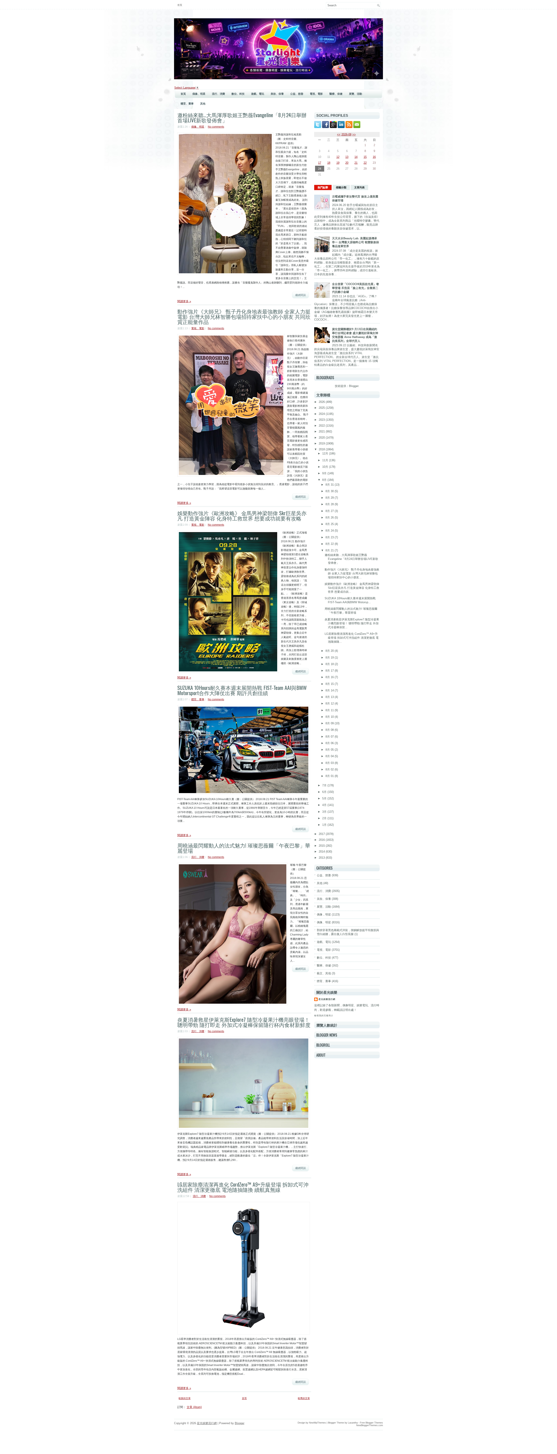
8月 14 (330, 690)
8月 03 (330, 763)
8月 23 (330, 537)
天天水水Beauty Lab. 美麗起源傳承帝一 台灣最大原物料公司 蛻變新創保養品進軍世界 (355, 242)
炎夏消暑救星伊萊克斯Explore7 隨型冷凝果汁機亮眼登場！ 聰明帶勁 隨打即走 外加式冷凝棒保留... (352, 623)
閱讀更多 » (184, 301)
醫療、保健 (335, 93)
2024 (322, 413)
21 (355, 162)
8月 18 (330, 664)
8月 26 (330, 517)
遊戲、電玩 (257, 93)
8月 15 (330, 684)
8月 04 (330, 756)
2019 (322, 443)
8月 (324, 479)
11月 (325, 460)
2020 (322, 437)
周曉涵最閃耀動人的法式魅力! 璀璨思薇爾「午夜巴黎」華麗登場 (243, 848)
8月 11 (330, 710)
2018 (322, 449)
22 (365, 162)
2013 (322, 857)
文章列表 (359, 187)
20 (346, 162)
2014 (322, 851)
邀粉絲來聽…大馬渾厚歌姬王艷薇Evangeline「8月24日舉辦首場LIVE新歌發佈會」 (242, 117)
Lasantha (353, 1422)
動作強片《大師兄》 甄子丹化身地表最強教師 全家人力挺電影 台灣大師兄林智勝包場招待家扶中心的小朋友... (352, 573)
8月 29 (330, 497)
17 (319, 162)
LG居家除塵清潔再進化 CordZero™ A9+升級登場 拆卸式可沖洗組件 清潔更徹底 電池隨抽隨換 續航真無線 (243, 1187)
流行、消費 (218, 93)
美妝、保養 (277, 93)
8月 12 (330, 703)
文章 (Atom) (194, 1407)
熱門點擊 (323, 187)
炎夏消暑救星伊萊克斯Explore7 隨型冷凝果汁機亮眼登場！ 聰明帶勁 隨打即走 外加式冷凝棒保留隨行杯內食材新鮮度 (243, 1022)
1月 (324, 824)
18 (328, 162)
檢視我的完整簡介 (323, 1015)
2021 (322, 431)
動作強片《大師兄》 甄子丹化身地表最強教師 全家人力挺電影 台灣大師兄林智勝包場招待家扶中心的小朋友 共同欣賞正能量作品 (243, 316)
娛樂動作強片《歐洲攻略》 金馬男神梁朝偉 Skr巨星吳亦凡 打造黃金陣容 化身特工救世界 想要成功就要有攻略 (242, 515)
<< (339, 134)
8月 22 (330, 543)
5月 (324, 798)
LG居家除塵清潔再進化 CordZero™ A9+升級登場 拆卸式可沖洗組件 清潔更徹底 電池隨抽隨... (352, 637)
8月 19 (330, 657)
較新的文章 (185, 1398)
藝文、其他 (324, 973)
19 (337, 162)
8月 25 (330, 524)
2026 (322, 402)
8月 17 (330, 670)
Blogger (353, 386)
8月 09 (330, 723)
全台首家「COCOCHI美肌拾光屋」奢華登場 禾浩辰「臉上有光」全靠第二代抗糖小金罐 (355, 288)
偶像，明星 (324, 914)
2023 (322, 419)
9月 (324, 473)
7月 (324, 785)
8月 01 (330, 776)
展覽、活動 (355, 93)
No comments (216, 126)
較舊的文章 (304, 1398)
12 (337, 157)
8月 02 (330, 769)
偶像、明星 (198, 93)
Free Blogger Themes (371, 1422)
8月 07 (330, 736)
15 (365, 157)
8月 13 (330, 697)
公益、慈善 (296, 93)
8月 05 (330, 749)
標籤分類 (341, 187)
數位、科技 (238, 93)
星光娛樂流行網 (327, 999)
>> (354, 134)
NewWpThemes (317, 1422)
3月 (324, 811)
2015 (322, 845)
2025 (322, 407)
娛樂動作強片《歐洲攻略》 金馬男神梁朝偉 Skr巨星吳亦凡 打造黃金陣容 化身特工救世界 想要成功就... (352, 587)
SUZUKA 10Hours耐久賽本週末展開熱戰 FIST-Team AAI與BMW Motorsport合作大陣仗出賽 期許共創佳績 (242, 690)
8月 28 (330, 504)
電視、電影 (316, 93)
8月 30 (330, 491)
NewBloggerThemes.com (369, 1425)
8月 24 (330, 530)
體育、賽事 (187, 103)
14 (355, 157)
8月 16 (330, 677)
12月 (325, 453)
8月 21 (330, 550)
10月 (325, 466)
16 (374, 157)
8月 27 (330, 511)
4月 (324, 805)
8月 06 (330, 743)
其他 (202, 103)
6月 (324, 792)
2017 (322, 834)
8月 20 (330, 650)
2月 (324, 818)
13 (346, 157)
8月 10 (330, 716)
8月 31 (330, 484)
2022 (322, 425)
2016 (322, 839)
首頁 (179, 5)
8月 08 (330, 729)
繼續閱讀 (300, 295)
